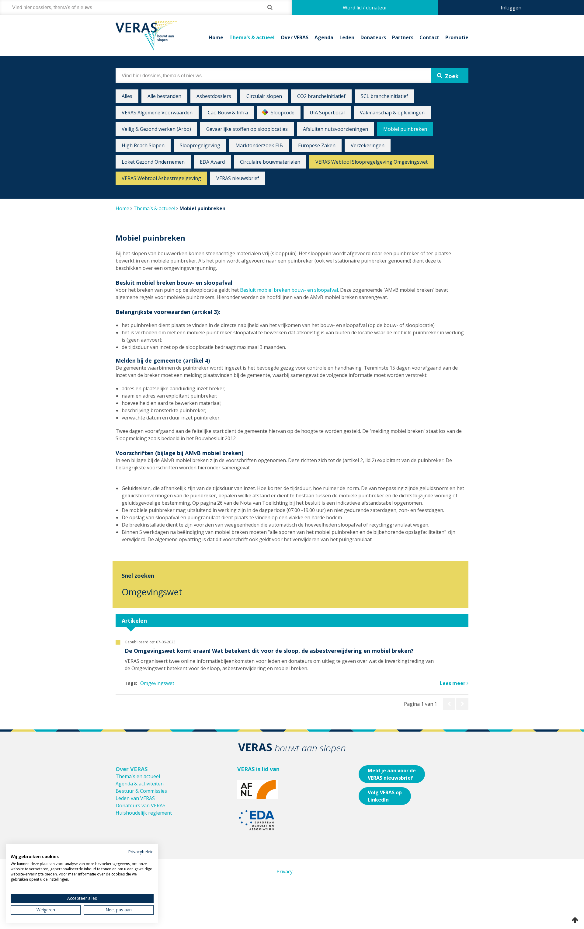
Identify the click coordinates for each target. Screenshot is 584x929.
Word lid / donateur (365, 7)
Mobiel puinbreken (405, 129)
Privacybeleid (141, 851)
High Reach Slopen (143, 145)
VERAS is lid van (258, 769)
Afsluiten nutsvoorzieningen (335, 129)
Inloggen (511, 7)
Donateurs (373, 37)
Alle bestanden (164, 96)
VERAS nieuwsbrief (237, 178)
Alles (127, 96)
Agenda (324, 37)
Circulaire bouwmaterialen (270, 161)
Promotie (456, 37)
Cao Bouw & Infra (228, 112)
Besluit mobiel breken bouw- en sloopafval (289, 290)
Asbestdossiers (213, 96)
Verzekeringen (367, 145)
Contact (429, 37)
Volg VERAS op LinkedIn (385, 796)
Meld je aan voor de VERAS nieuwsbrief (392, 774)
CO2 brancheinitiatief (321, 96)
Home (216, 37)
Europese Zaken (316, 145)
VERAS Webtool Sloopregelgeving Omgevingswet (371, 161)
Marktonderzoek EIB (259, 145)
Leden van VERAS (135, 798)
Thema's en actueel (138, 776)
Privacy (284, 871)
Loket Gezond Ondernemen (153, 161)
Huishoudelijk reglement (144, 812)
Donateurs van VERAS (140, 805)
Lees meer (453, 683)
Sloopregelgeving (200, 145)
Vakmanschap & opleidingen (392, 112)
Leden (346, 37)
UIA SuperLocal (327, 112)
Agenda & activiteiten (140, 783)
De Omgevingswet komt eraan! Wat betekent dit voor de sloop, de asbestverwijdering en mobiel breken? (269, 650)
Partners (402, 37)
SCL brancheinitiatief (384, 96)
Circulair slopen (264, 96)
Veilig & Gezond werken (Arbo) (156, 129)
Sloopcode (282, 112)
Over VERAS (294, 37)
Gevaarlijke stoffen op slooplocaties (247, 129)
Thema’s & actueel (252, 37)
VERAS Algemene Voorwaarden (157, 112)
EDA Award (212, 161)
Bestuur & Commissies (141, 791)
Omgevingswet (152, 592)
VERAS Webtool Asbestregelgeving (161, 178)
